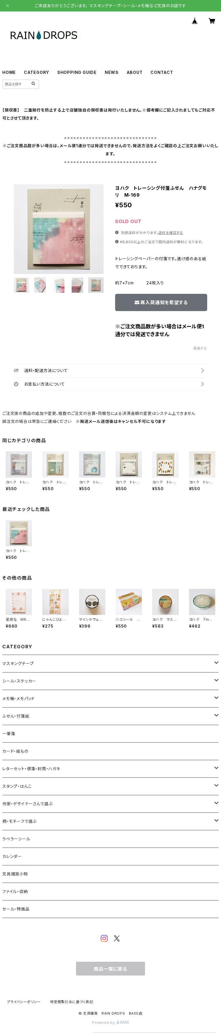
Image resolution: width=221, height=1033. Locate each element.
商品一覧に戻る (110, 969)
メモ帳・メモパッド (18, 698)
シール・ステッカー (19, 681)
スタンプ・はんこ (17, 786)
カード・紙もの (15, 751)
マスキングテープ (18, 663)
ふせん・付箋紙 (15, 716)
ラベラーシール (16, 838)
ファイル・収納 (15, 891)
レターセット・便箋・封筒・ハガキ (31, 768)
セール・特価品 (16, 908)
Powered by (104, 1022)
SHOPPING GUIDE (77, 72)
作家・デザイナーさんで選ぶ (27, 803)
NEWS (112, 72)
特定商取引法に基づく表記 (71, 1002)
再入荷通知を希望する (164, 302)
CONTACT (161, 72)
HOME (9, 72)
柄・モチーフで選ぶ (19, 821)
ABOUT (135, 72)
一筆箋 (8, 733)
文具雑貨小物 (15, 873)
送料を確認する (170, 233)
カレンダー (12, 856)
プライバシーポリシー (24, 1002)
